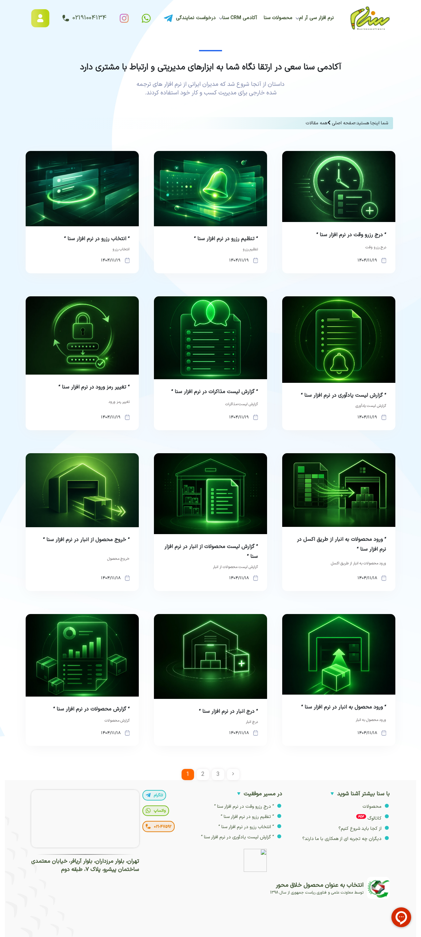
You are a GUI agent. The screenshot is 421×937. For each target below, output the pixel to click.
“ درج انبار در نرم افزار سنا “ (228, 711)
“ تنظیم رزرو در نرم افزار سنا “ (226, 239)
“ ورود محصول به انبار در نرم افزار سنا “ (343, 707)
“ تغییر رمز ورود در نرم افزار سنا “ (94, 387)
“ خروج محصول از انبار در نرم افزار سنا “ (86, 540)
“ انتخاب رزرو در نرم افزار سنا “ (97, 239)
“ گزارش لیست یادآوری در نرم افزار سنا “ (343, 395)
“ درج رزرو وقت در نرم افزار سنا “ (351, 235)
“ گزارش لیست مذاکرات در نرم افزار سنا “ (214, 392)
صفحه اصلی (344, 123)
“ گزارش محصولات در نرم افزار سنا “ (91, 709)
